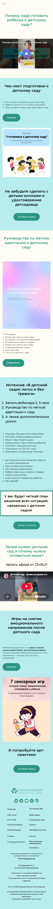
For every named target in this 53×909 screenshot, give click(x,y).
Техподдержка (26, 858)
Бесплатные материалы (35, 842)
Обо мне (11, 815)
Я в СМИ (11, 820)
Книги (32, 836)
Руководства (36, 808)
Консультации (14, 824)
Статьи (10, 836)
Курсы (32, 824)
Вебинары (34, 815)
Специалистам (37, 820)
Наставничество (38, 830)
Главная (11, 809)
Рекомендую (14, 830)
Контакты (34, 847)
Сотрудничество (16, 842)
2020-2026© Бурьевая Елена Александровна (26, 887)
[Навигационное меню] (4, 4)
